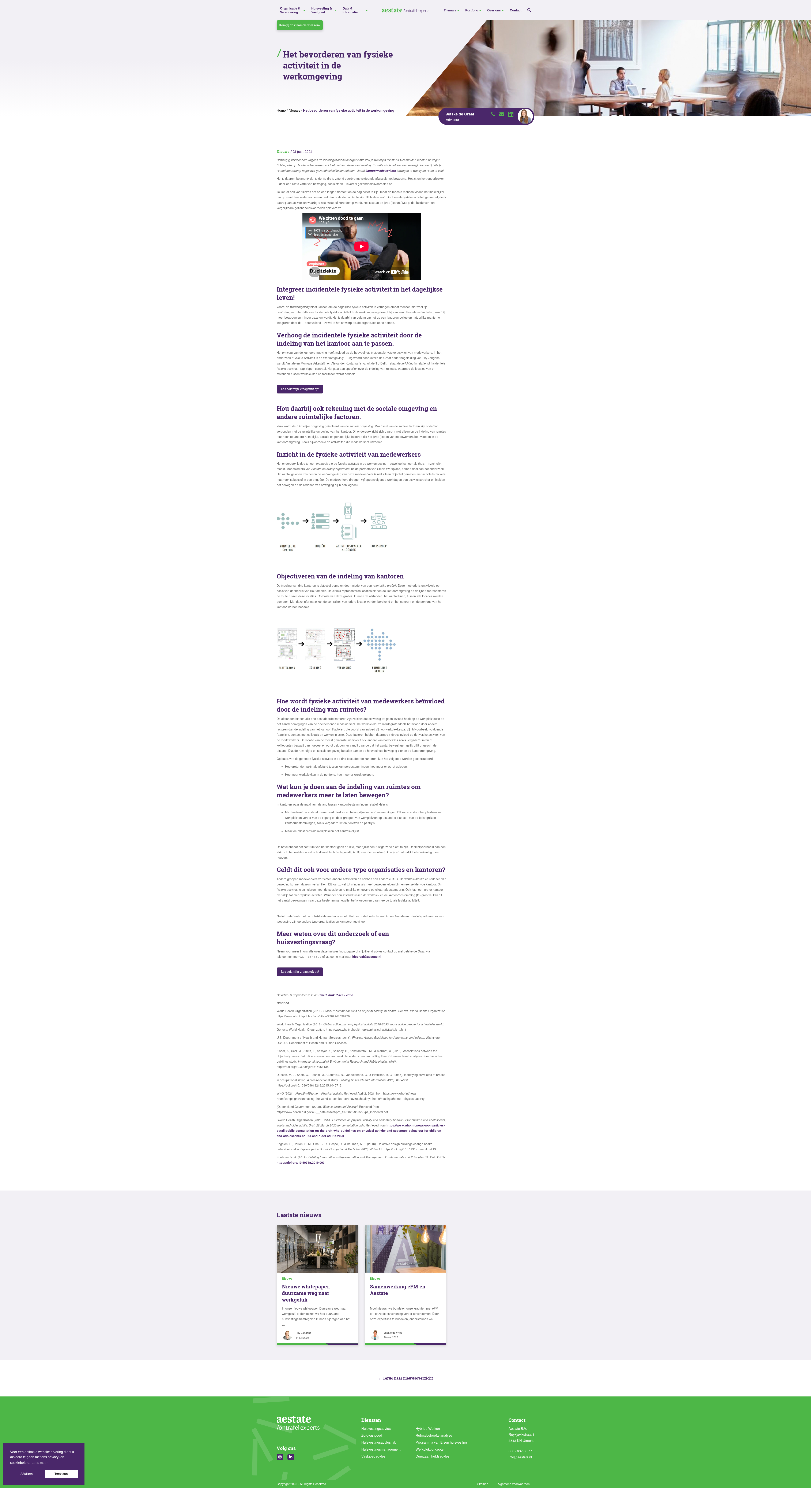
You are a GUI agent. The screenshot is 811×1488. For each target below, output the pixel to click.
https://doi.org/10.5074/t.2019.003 (301, 1162)
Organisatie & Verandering (290, 10)
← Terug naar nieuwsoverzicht (405, 1378)
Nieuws (294, 110)
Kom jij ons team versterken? (299, 25)
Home (281, 110)
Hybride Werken (428, 1428)
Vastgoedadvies (373, 1456)
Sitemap (482, 1484)
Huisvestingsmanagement (380, 1449)
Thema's (450, 10)
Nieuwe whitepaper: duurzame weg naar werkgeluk (306, 1293)
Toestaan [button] (61, 1473)
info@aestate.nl (520, 1457)
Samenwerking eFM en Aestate (397, 1289)
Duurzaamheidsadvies (432, 1456)
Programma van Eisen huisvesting (441, 1442)
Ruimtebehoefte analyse (434, 1435)
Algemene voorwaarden (514, 1484)
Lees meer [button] (40, 1463)
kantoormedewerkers (381, 171)
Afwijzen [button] (26, 1473)
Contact (515, 10)
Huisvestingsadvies (376, 1428)
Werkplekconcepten (430, 1449)
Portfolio (471, 10)
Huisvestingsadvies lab (378, 1442)
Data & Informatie (350, 10)
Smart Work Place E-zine (335, 995)
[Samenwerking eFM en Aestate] (405, 1249)
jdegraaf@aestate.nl (366, 956)
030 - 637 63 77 (520, 1450)
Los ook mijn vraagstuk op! (300, 389)
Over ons (494, 10)
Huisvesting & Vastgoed (321, 10)
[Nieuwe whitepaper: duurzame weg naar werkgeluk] (317, 1249)
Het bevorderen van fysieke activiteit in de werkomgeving (348, 110)
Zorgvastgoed (371, 1435)
